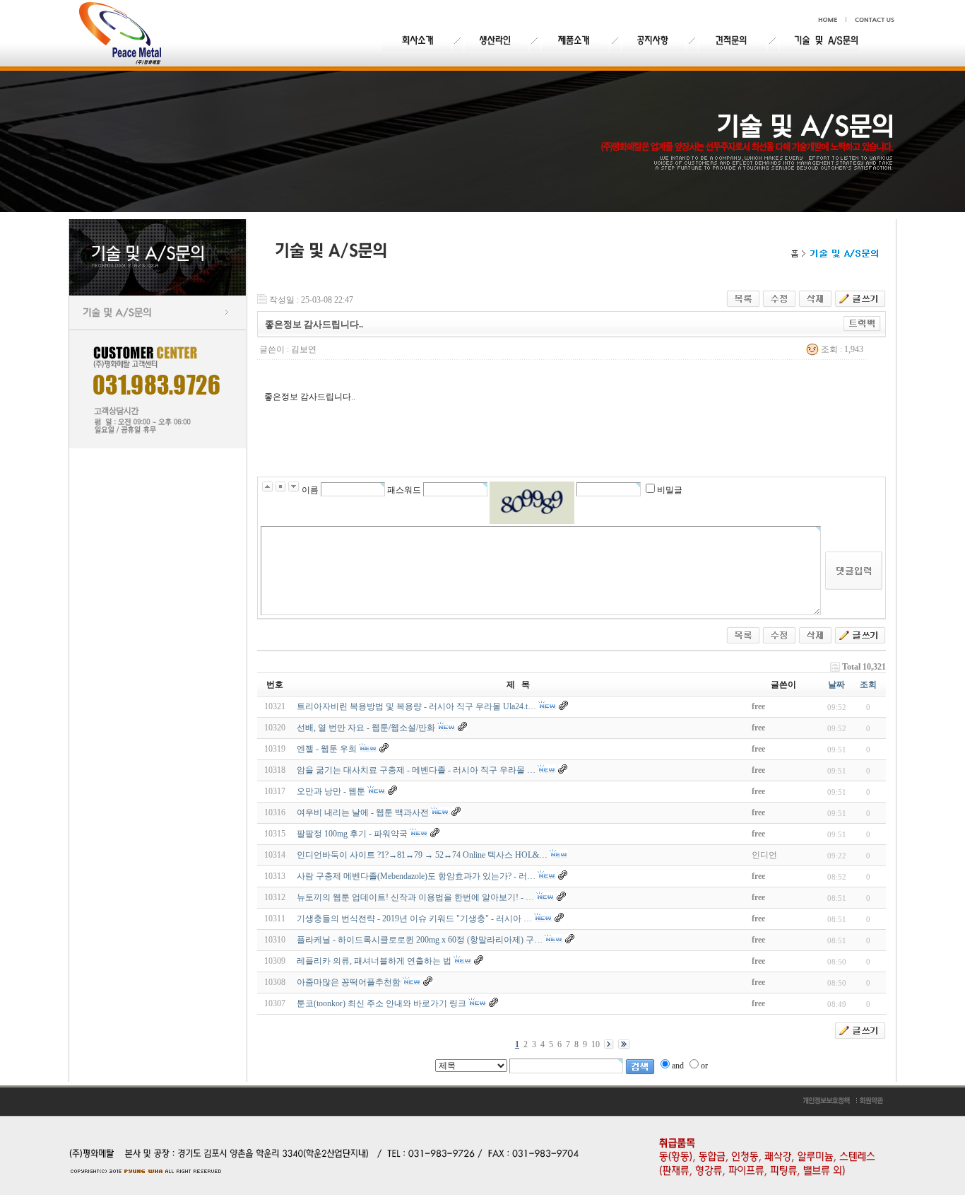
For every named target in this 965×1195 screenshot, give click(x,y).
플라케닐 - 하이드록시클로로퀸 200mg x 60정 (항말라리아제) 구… (420, 940)
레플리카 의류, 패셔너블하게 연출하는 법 (374, 961)
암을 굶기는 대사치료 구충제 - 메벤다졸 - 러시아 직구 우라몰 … (416, 770)
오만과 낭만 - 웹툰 (331, 791)
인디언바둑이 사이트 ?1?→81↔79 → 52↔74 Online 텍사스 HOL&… (422, 855)
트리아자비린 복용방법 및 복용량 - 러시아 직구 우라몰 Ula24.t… (416, 706)
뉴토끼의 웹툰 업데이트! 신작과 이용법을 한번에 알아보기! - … (415, 897)
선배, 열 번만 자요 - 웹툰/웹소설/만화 (366, 728)
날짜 (836, 684)
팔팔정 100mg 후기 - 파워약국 (352, 834)
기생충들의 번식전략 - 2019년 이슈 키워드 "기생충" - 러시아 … (414, 918)
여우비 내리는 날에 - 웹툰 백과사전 (363, 812)
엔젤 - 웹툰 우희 (327, 749)
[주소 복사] (862, 321)
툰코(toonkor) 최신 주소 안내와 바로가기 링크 (381, 1003)
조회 (868, 684)
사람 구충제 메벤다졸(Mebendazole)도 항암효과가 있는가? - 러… (416, 876)
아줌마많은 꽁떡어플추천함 (349, 982)
